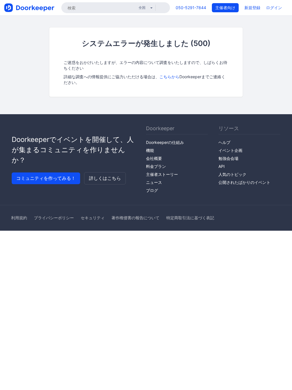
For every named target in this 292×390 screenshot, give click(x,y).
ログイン (274, 7)
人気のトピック (232, 174)
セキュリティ (93, 217)
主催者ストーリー (162, 174)
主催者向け (225, 7)
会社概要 (154, 158)
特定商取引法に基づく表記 (190, 217)
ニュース (154, 182)
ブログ (152, 190)
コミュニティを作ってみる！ (46, 178)
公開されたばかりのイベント (244, 182)
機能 (150, 150)
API (221, 166)
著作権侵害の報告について (135, 217)
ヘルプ (224, 142)
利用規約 (19, 217)
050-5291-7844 (191, 7)
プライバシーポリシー (54, 217)
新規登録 (252, 7)
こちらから (169, 76)
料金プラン (156, 166)
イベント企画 (230, 150)
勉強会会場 (228, 158)
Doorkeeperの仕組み (165, 142)
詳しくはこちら (105, 178)
